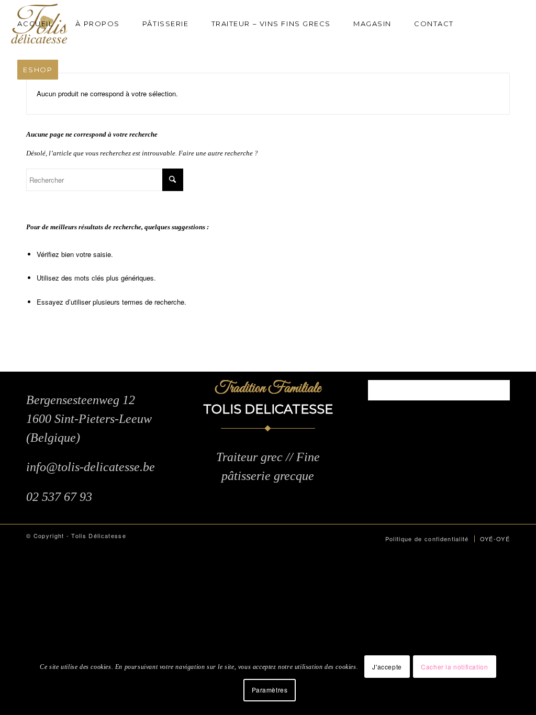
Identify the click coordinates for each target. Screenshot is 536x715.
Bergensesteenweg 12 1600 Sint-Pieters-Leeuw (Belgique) (89, 418)
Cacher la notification (454, 666)
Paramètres (270, 689)
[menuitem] (39, 24)
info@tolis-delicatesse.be (90, 467)
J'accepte (386, 666)
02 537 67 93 (59, 497)
